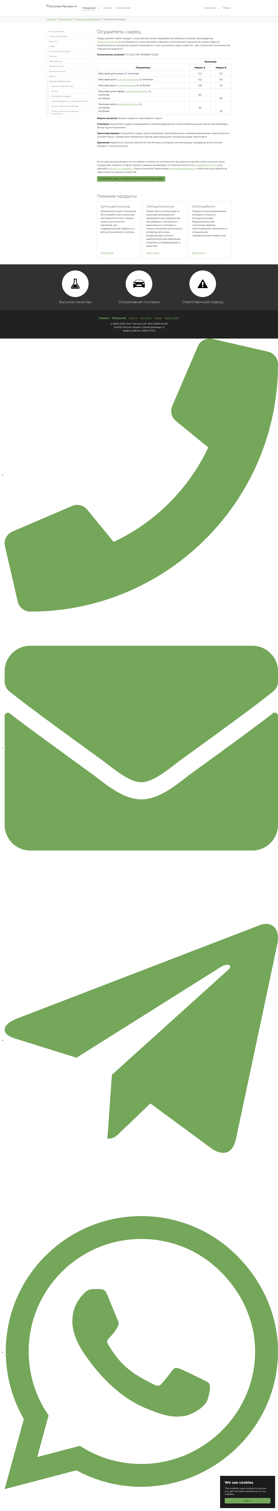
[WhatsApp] (141, 1352)
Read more (107, 252)
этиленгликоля (126, 85)
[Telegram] (141, 1040)
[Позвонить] (141, 474)
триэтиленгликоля (136, 91)
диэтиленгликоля (127, 104)
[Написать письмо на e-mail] (141, 748)
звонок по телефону (121, 168)
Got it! (247, 1500)
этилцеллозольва (107, 41)
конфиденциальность (183, 168)
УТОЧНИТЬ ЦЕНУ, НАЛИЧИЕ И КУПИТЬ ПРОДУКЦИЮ (131, 178)
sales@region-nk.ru (206, 165)
